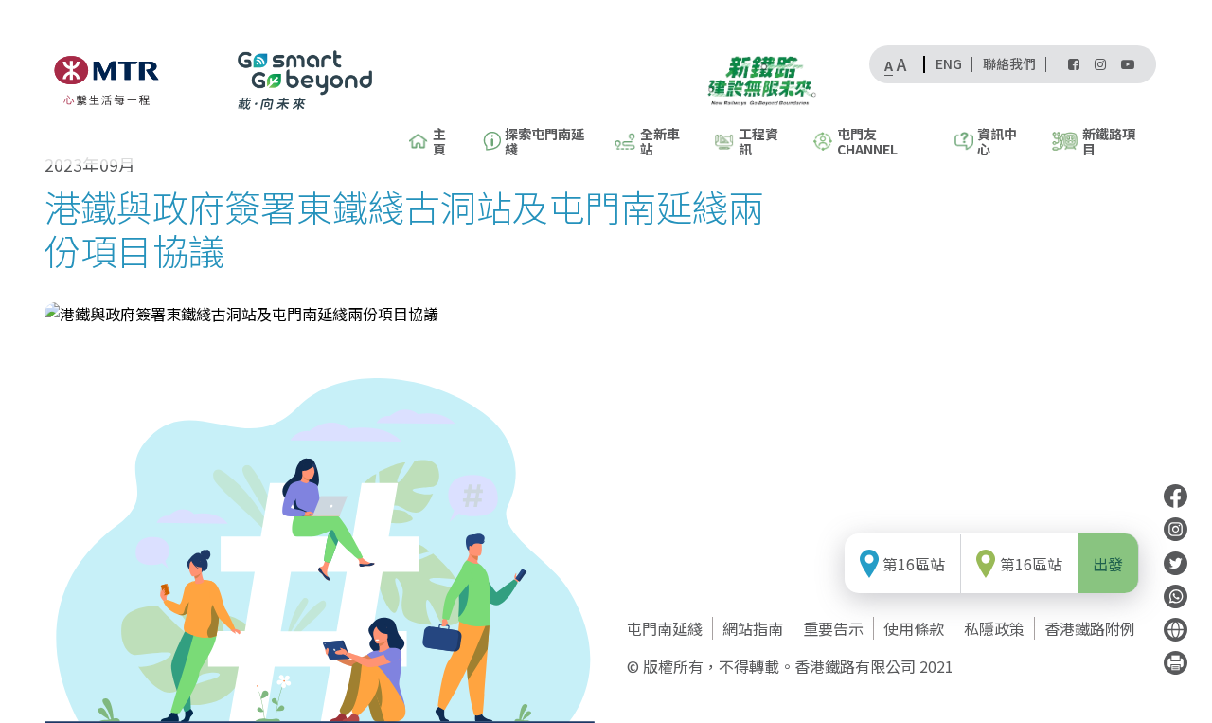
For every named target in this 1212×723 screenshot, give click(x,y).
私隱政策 (994, 628)
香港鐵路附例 (1089, 628)
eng (949, 64)
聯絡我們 (1009, 64)
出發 (1108, 562)
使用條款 (913, 628)
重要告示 (833, 628)
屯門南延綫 (665, 628)
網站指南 (752, 628)
